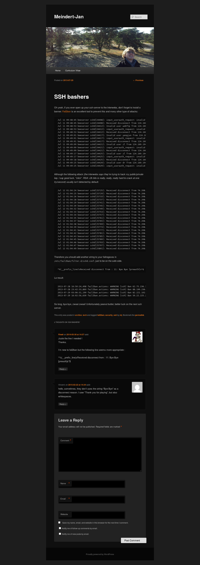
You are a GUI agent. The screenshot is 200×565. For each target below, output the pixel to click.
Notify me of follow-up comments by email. (80, 528)
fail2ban (100, 315)
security (109, 315)
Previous (138, 80)
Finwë (60, 334)
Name (65, 483)
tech (85, 315)
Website (64, 514)
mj (121, 315)
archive (78, 315)
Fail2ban (66, 111)
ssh (115, 315)
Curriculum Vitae (72, 70)
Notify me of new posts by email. (75, 534)
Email (65, 498)
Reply (63, 368)
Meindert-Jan (69, 16)
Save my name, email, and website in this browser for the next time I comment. (95, 522)
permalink (139, 315)
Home (57, 70)
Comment (65, 440)
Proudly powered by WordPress (100, 554)
